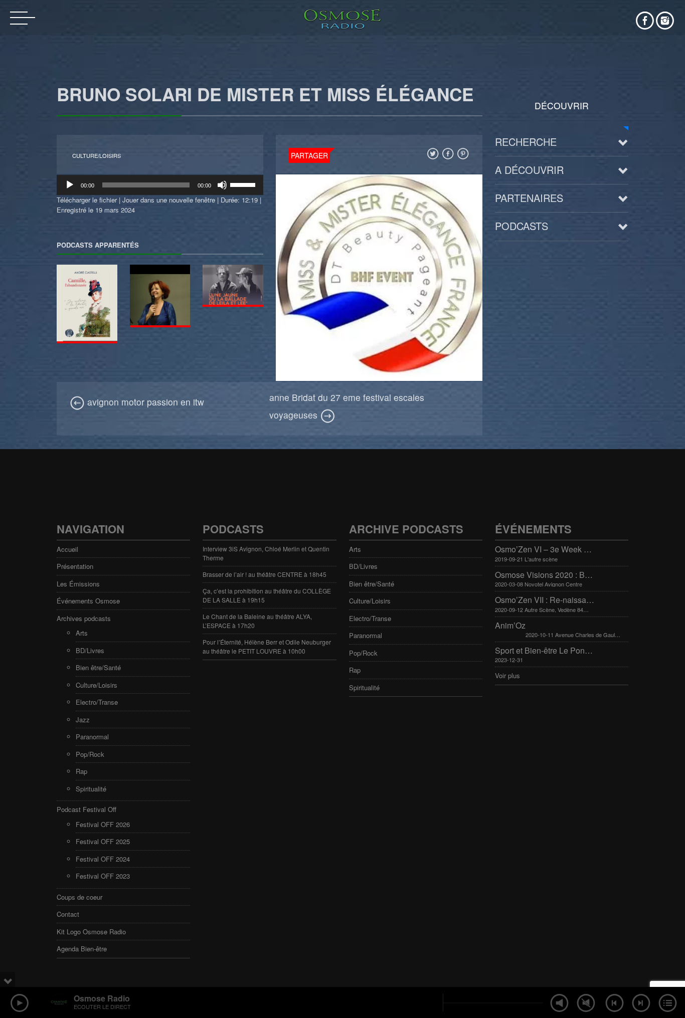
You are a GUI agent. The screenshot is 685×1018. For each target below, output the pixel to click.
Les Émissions (78, 583)
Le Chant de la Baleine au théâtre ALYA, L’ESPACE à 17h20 (257, 621)
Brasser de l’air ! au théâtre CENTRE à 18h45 (264, 574)
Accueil (67, 549)
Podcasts (521, 226)
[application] (160, 185)
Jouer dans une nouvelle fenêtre (168, 200)
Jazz (83, 719)
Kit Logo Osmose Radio (91, 931)
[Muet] (222, 185)
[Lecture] (70, 185)
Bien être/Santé (98, 667)
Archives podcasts (84, 618)
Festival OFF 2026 (103, 824)
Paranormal (92, 736)
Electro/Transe (97, 702)
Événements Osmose (88, 600)
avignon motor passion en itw (144, 401)
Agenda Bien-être (82, 948)
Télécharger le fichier (87, 200)
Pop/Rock (90, 754)
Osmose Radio (102, 998)
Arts (82, 633)
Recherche (526, 141)
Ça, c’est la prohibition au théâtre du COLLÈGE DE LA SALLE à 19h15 (267, 595)
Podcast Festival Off (86, 809)
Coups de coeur (79, 897)
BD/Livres (90, 650)
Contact (68, 914)
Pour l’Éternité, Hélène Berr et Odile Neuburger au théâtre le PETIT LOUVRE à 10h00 (267, 646)
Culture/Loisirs (96, 155)
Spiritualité (91, 788)
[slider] (244, 184)
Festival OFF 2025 (103, 841)
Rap (81, 771)
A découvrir (529, 169)
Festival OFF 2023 (103, 876)
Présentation (75, 566)
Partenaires (529, 197)
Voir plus (507, 675)
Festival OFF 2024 (103, 859)
